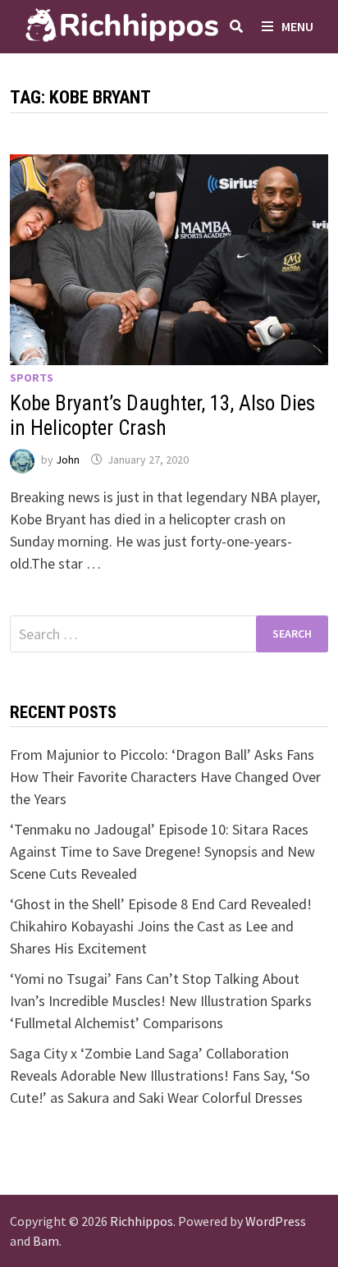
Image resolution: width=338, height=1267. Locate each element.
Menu (297, 26)
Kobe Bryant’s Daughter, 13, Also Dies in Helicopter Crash (162, 415)
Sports (31, 377)
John (68, 459)
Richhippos (141, 1221)
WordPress (275, 1221)
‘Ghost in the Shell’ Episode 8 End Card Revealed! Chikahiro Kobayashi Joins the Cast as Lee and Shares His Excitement (161, 926)
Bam (46, 1241)
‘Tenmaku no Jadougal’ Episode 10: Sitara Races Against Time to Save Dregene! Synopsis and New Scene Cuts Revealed (162, 851)
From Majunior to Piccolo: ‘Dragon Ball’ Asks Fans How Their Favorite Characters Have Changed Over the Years (165, 776)
